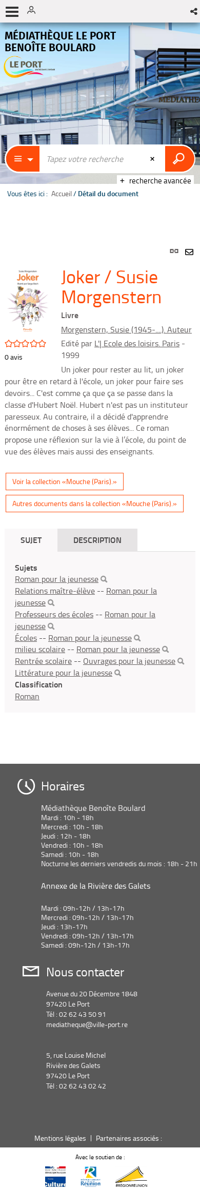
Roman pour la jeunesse (56, 578)
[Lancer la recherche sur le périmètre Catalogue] (179, 159)
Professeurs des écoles (54, 614)
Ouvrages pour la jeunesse (129, 660)
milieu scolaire (40, 649)
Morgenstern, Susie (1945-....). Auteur (126, 329)
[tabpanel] (100, 493)
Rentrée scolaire (43, 660)
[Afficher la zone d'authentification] (35, 11)
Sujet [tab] (31, 540)
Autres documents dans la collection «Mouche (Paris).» (94, 503)
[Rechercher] (104, 579)
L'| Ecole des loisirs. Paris (136, 343)
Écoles (26, 637)
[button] (194, 11)
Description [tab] (97, 540)
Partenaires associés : (130, 1138)
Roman (27, 696)
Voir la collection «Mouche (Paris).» (64, 481)
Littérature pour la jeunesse (63, 672)
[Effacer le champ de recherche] (153, 159)
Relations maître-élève (55, 590)
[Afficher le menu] (12, 12)
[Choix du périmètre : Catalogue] (23, 159)
